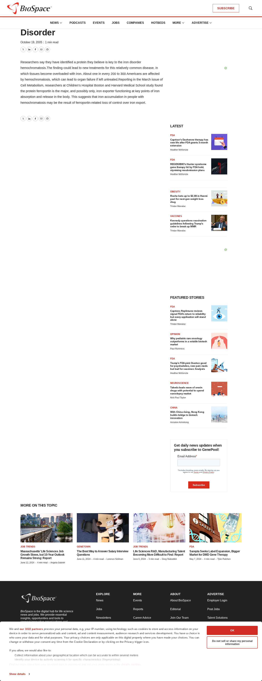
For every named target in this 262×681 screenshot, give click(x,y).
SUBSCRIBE (226, 8)
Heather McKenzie (179, 150)
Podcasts (78, 22)
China (173, 407)
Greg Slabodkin (169, 559)
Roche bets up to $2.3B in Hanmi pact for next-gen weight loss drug (188, 198)
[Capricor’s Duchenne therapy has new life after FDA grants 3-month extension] (219, 142)
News (54, 22)
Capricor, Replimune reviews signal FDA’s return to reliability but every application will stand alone (188, 315)
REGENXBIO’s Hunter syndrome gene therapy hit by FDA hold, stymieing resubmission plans (188, 167)
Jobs (116, 22)
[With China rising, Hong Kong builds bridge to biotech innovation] (219, 414)
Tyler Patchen (224, 559)
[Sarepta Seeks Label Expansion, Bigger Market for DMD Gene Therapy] (215, 527)
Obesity (175, 191)
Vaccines (176, 216)
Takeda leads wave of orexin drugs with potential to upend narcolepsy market (187, 390)
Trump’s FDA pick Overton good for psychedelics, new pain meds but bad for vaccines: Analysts (189, 366)
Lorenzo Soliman (115, 559)
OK (232, 630)
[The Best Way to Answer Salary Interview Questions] (103, 527)
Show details (17, 673)
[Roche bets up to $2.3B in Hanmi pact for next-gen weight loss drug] (219, 198)
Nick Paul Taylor (178, 397)
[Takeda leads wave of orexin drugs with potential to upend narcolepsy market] (219, 390)
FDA (172, 135)
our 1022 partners (31, 628)
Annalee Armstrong (179, 422)
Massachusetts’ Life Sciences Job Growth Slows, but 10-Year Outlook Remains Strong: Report (42, 555)
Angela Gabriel (57, 562)
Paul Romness (177, 348)
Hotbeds (158, 22)
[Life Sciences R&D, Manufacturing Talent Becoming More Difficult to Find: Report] (159, 527)
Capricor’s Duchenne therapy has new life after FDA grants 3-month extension (189, 142)
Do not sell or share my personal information (232, 642)
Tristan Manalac (178, 206)
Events (99, 22)
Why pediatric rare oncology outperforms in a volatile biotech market (188, 341)
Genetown (83, 546)
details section (131, 664)
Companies (135, 22)
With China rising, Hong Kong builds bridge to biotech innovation (187, 414)
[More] (61, 22)
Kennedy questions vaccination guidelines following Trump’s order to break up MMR (188, 223)
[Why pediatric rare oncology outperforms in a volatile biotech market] (219, 341)
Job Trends (27, 546)
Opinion (175, 334)
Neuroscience (179, 383)
